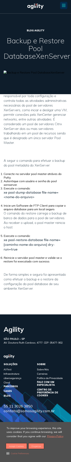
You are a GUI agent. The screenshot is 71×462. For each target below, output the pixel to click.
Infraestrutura (11, 373)
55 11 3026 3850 (18, 406)
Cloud (7, 382)
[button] (18, 453)
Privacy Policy (55, 436)
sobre (41, 364)
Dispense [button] (36, 446)
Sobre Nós (43, 369)
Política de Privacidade (50, 378)
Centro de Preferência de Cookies (47, 392)
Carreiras (42, 373)
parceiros (11, 386)
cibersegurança (12, 378)
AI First (7, 369)
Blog (7, 395)
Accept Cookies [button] (16, 446)
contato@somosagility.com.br (29, 411)
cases (8, 391)
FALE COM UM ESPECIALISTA (46, 383)
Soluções (10, 364)
